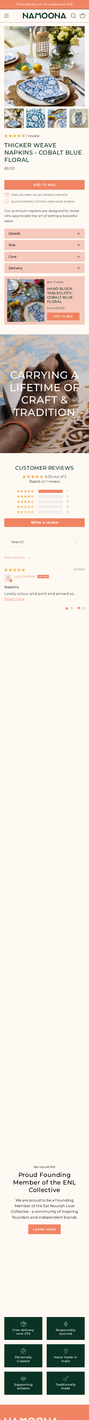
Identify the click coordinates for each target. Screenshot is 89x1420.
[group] (44, 4)
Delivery (15, 268)
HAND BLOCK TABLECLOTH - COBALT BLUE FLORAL (60, 295)
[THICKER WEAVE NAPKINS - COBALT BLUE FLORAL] (14, 118)
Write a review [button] (44, 522)
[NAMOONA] (44, 16)
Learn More (44, 1229)
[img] (14, 570)
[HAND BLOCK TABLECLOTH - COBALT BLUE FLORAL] (25, 300)
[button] (73, 16)
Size (12, 245)
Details (15, 233)
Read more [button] (14, 599)
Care (13, 257)
